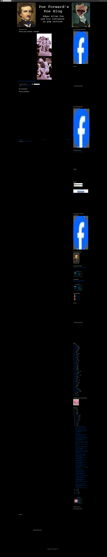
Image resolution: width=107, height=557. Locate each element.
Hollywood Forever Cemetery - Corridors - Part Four (80, 471)
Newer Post (21, 139)
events (75, 357)
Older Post (67, 139)
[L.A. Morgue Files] (80, 249)
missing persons (77, 375)
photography (30, 85)
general (26, 85)
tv (74, 393)
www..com (78, 284)
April (76, 489)
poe (75, 381)
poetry (75, 385)
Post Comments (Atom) (27, 141)
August (76, 420)
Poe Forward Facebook (76, 108)
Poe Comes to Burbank (79, 469)
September (77, 419)
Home (44, 139)
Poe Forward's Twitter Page (78, 151)
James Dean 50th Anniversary (79, 288)
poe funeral (76, 382)
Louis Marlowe (77, 298)
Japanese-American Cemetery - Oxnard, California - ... (80, 456)
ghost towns (76, 361)
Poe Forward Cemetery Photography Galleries (27, 81)
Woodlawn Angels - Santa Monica (81, 434)
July (76, 422)
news (75, 378)
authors (75, 346)
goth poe (75, 363)
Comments (77, 185)
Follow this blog (80, 191)
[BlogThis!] (35, 84)
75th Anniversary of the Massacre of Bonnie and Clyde (81, 439)
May (76, 425)
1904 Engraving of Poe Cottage (80, 429)
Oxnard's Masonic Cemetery (80, 426)
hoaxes (75, 367)
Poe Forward (77, 299)
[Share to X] (36, 84)
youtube (75, 395)
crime (75, 351)
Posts (76, 183)
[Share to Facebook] (38, 84)
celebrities (76, 347)
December (77, 415)
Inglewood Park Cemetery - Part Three (81, 442)
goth (75, 362)
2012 (75, 409)
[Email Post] (32, 84)
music (75, 376)
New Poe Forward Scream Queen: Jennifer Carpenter (81, 448)
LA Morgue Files (77, 371)
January (76, 493)
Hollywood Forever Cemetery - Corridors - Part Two (80, 477)
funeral (75, 358)
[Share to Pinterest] (39, 84)
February (77, 492)
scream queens (76, 391)
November (77, 416)
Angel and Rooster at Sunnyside (80, 427)
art (74, 344)
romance (75, 388)
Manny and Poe (77, 433)
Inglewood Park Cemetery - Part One (81, 450)
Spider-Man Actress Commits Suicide (81, 441)
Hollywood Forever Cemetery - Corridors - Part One (80, 480)
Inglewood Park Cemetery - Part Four (81, 437)
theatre (75, 392)
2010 (75, 412)
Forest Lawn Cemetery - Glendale (81, 475)
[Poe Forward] (81, 147)
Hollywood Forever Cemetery (79, 501)
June (76, 423)
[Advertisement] (44, 129)
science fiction (76, 390)
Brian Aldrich (77, 296)
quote (75, 386)
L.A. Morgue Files (76, 215)
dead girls (76, 353)
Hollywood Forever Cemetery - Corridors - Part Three (80, 473)
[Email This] (34, 84)
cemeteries (23, 85)
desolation (76, 356)
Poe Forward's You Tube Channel (80, 267)
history (75, 366)
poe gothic (76, 383)
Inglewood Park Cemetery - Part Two (81, 446)
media (75, 373)
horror (75, 368)
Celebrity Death (79, 274)
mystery (75, 377)
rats (74, 387)
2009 (75, 413)
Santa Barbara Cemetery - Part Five (81, 487)
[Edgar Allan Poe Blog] (80, 63)
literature (75, 372)
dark (75, 352)
